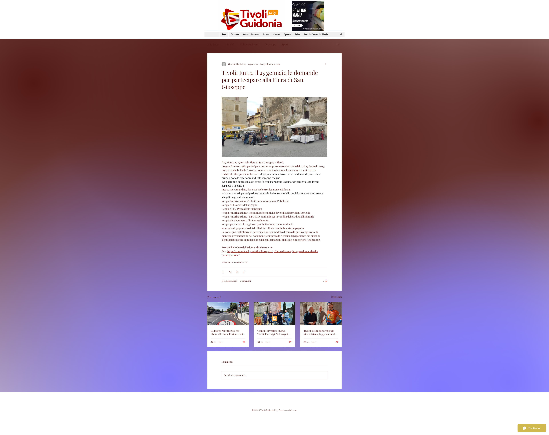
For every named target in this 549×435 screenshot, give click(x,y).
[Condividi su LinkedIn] (237, 272)
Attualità (229, 44)
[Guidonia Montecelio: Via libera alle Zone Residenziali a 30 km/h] (228, 313)
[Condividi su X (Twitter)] (230, 272)
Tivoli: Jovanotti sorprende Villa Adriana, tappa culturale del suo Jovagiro (320, 332)
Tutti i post (213, 44)
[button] (338, 44)
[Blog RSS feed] (274, 318)
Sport (285, 44)
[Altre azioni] (325, 64)
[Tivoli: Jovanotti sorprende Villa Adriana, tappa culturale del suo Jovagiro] (321, 313)
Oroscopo (270, 44)
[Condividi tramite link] (244, 272)
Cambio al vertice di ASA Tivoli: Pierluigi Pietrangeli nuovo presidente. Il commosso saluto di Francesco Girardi (272, 332)
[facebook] (341, 35)
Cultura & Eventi (249, 44)
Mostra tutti (336, 296)
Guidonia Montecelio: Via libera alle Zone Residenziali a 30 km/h (228, 332)
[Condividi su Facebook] (223, 272)
